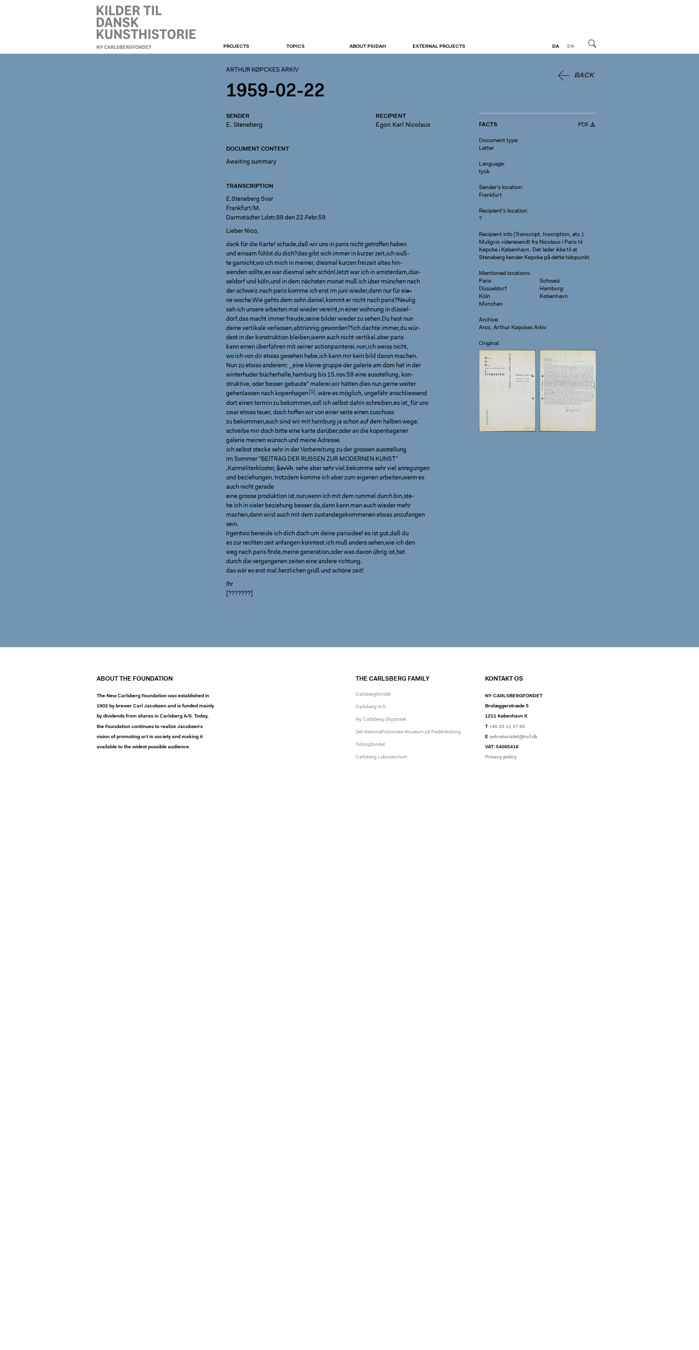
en (570, 46)
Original (488, 344)
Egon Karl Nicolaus (403, 125)
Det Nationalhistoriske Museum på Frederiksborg (408, 732)
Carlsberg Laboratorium (381, 757)
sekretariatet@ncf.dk (513, 737)
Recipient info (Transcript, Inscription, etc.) (531, 235)
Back (584, 75)
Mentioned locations (504, 274)
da (555, 46)
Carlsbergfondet (373, 694)
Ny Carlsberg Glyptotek (381, 719)
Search (592, 43)
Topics (295, 46)
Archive (488, 320)
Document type (498, 141)
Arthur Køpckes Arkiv (146, 27)
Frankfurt (490, 195)
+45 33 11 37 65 (507, 726)
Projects (236, 46)
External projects (439, 46)
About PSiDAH (368, 46)
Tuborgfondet (370, 744)
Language (491, 164)
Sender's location (500, 188)
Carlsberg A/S (371, 707)
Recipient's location (503, 211)
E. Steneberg (244, 125)
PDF (583, 125)
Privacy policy (501, 757)
